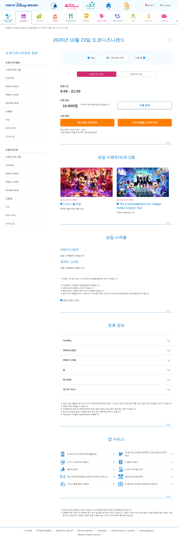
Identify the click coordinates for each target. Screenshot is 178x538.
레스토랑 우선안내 (87, 122)
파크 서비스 (11, 128)
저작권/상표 (102, 531)
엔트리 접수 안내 (71, 300)
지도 (8, 120)
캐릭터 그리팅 (12, 95)
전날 (93, 58)
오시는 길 (10, 136)
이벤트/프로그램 (13, 70)
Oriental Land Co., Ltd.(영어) (123, 531)
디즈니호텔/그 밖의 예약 (144, 122)
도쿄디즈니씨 (136, 74)
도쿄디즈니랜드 (96, 74)
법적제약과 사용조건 (64, 531)
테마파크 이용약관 (85, 531)
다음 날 (138, 58)
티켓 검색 (145, 105)
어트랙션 (10, 78)
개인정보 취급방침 (43, 531)
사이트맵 (28, 531)
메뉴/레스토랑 (12, 103)
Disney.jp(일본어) (147, 531)
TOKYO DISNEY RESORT (22, 5)
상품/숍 (9, 111)
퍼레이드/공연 (12, 86)
